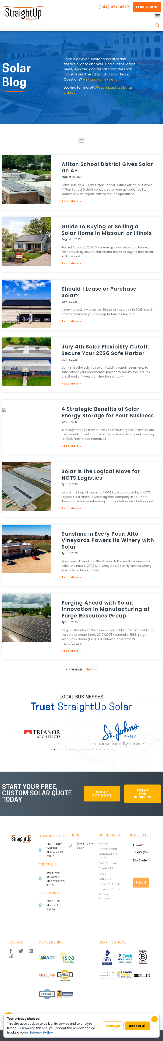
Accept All (137, 1026)
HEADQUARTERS (52, 835)
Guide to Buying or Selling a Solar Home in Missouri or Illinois (107, 230)
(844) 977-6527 (113, 6)
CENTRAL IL (48, 864)
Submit (141, 882)
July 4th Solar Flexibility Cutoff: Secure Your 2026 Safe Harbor (105, 350)
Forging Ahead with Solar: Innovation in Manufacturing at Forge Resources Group (106, 609)
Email (138, 845)
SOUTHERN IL (49, 893)
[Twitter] (20, 951)
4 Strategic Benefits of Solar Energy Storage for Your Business (108, 412)
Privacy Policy (41, 1032)
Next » (91, 669)
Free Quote (146, 6)
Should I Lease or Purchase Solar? (99, 292)
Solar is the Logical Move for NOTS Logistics (101, 474)
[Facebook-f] (10, 951)
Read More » (71, 201)
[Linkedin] (30, 951)
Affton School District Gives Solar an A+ (107, 167)
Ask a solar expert (100, 79)
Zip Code (141, 860)
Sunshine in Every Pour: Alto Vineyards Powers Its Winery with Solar (108, 540)
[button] (157, 15)
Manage (113, 1026)
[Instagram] (10, 955)
